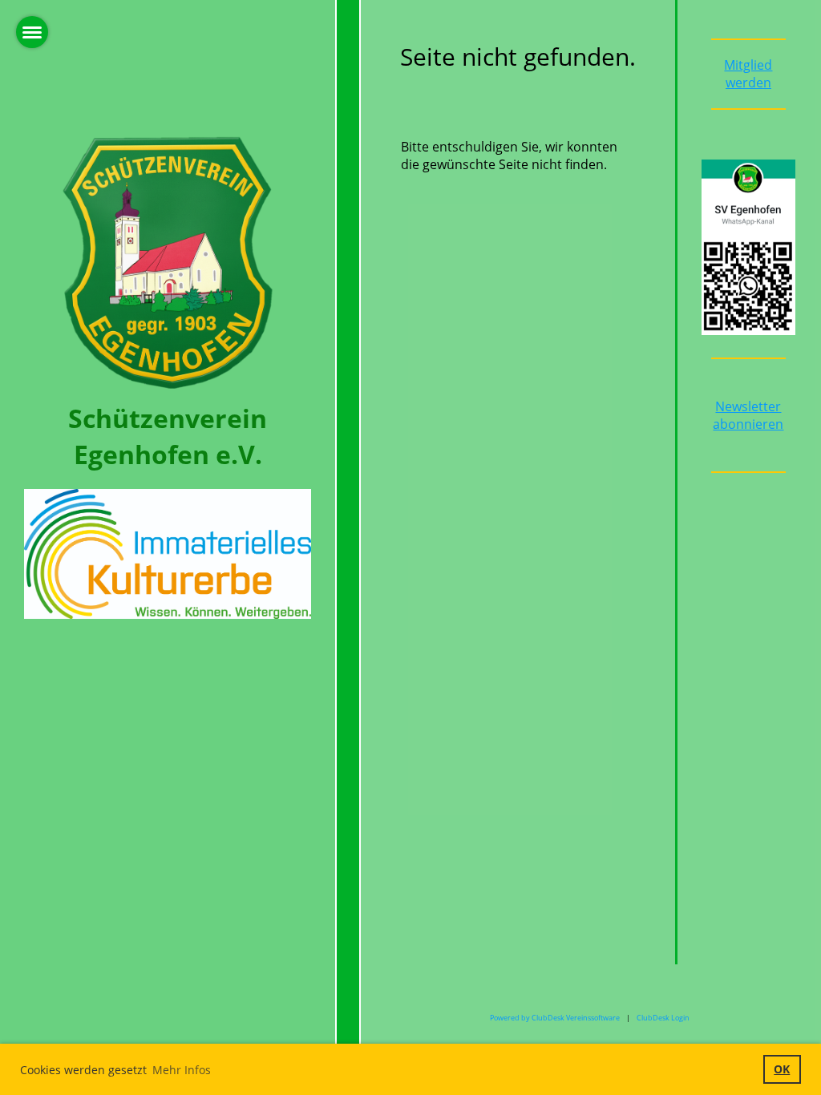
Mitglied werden (748, 73)
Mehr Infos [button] (181, 1069)
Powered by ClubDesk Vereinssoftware (555, 1017)
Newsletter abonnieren (748, 415)
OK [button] (782, 1069)
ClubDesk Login (663, 1017)
